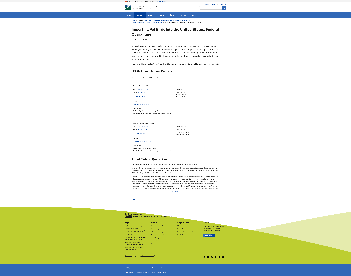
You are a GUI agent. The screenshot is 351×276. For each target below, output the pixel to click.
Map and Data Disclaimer (158, 226)
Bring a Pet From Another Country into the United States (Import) (173, 20)
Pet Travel (148, 20)
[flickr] (219, 257)
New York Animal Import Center (142, 141)
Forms (207, 4)
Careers (213, 4)
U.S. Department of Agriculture (161, 216)
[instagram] (216, 257)
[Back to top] (346, 271)
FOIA (178, 226)
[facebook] (208, 257)
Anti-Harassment (156, 244)
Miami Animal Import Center (141, 104)
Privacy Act (180, 229)
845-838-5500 (142, 130)
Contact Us (222, 4)
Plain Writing (155, 238)
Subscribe (208, 235)
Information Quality (157, 232)
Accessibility (155, 229)
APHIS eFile (128, 234)
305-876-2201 (140, 96)
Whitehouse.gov (156, 268)
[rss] (212, 257)
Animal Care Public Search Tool (134, 231)
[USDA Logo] (128, 7)
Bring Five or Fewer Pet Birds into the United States (147, 22)
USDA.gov (128, 268)
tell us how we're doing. (147, 256)
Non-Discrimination (157, 235)
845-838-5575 (140, 133)
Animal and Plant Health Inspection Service (146, 7)
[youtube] (223, 257)
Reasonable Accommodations (186, 232)
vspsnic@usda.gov (142, 126)
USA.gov (163, 272)
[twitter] (204, 257)
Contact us (128, 256)
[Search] (224, 8)
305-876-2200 (142, 92)
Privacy (153, 241)
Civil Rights (180, 235)
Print (133, 199)
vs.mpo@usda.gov (142, 89)
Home (129, 15)
